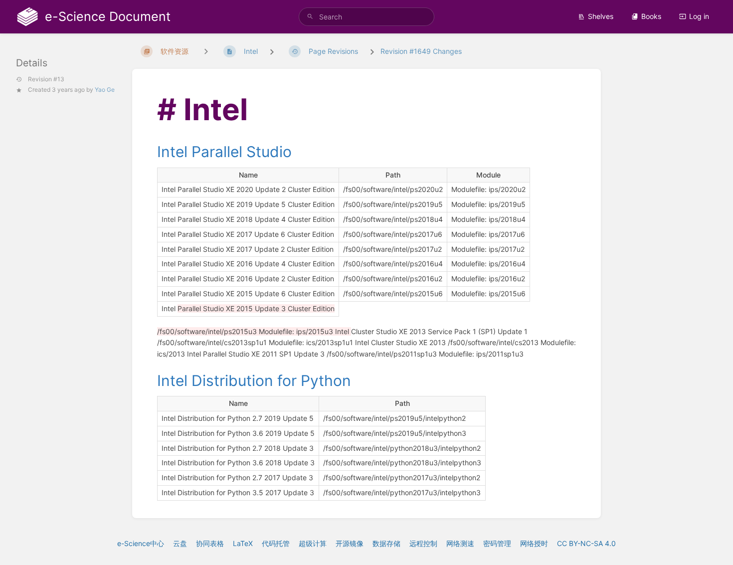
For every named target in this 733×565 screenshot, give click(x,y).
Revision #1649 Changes (421, 51)
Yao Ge (105, 89)
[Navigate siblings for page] (206, 51)
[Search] (310, 16)
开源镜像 (350, 543)
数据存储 (386, 543)
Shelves (600, 16)
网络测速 (460, 543)
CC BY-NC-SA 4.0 (586, 543)
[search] (366, 16)
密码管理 (497, 543)
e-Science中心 (140, 543)
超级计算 (313, 543)
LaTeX (243, 543)
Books (651, 16)
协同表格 (210, 543)
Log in (699, 16)
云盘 (180, 543)
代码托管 (276, 543)
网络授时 (534, 543)
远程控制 (423, 543)
